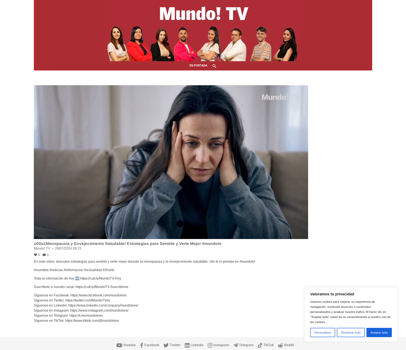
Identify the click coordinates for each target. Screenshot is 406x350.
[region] (351, 314)
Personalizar (322, 332)
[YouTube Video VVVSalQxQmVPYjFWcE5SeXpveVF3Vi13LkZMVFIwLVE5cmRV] (171, 162)
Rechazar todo (351, 332)
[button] (214, 66)
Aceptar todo (379, 332)
